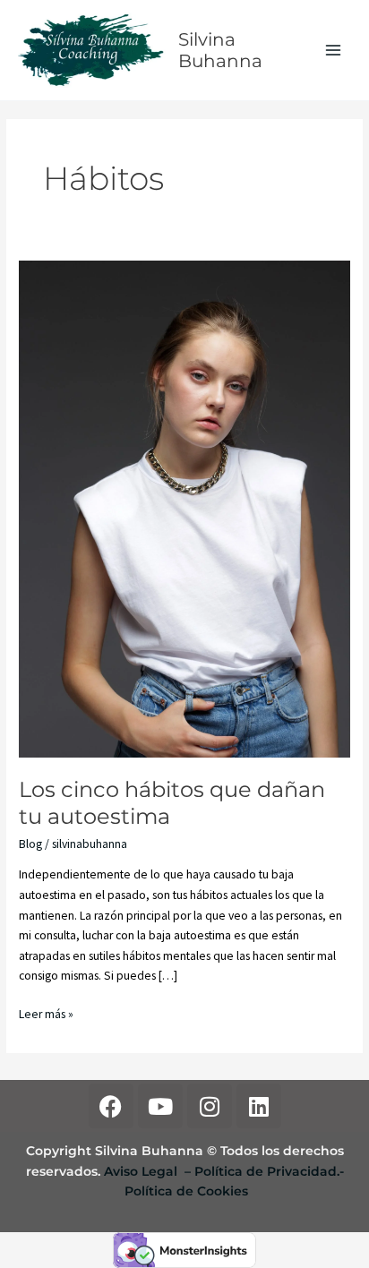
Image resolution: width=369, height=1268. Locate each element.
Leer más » (46, 1013)
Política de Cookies (186, 1191)
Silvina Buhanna (220, 50)
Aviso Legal (142, 1171)
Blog (30, 844)
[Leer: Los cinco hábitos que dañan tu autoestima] (184, 508)
